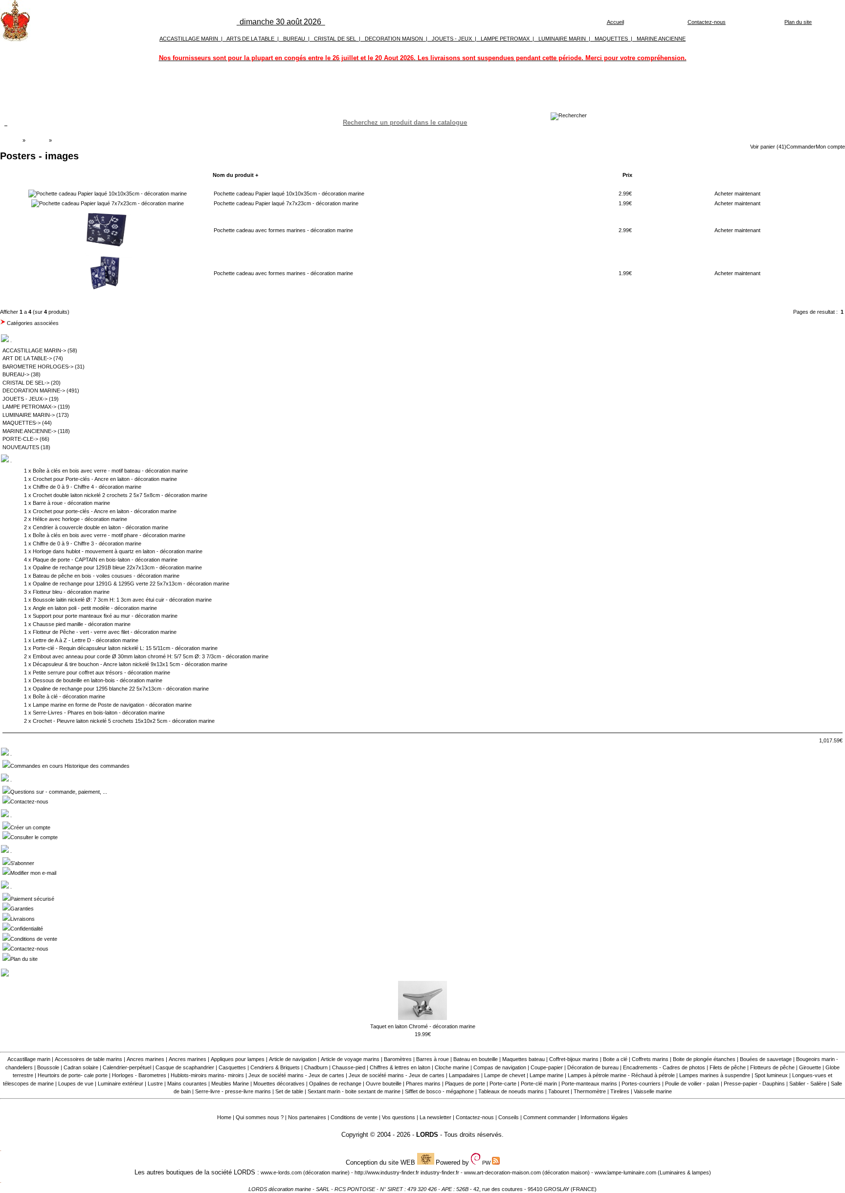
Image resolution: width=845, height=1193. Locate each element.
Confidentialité (26, 929)
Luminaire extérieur (120, 1083)
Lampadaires (464, 1075)
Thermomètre (590, 1091)
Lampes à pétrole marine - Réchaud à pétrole (621, 1075)
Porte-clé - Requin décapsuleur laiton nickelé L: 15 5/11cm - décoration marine (125, 648)
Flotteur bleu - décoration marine (71, 592)
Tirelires (619, 1091)
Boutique (37, 140)
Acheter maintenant (737, 193)
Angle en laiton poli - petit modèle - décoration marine (95, 608)
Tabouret (558, 1091)
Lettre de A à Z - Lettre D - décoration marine (85, 640)
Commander (801, 147)
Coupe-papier (547, 1067)
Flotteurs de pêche (772, 1067)
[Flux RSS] (569, 115)
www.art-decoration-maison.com (502, 1172)
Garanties (22, 908)
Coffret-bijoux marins (574, 1059)
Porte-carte (502, 1083)
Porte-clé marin (539, 1083)
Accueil (615, 22)
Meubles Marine (230, 1083)
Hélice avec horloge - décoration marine (80, 519)
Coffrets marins (650, 1059)
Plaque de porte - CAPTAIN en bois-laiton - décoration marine (105, 560)
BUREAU (294, 39)
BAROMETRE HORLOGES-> (37, 366)
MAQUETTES (611, 39)
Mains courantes (187, 1083)
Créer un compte (30, 827)
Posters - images (73, 140)
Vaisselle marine (653, 1091)
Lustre (155, 1083)
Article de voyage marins (350, 1059)
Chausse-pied (348, 1067)
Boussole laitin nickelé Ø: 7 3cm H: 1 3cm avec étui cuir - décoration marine (122, 600)
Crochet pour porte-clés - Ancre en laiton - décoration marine (105, 511)
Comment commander (549, 1117)
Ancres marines (145, 1059)
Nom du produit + (235, 175)
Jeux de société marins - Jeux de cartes (296, 1075)
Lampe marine (546, 1075)
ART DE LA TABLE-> (27, 358)
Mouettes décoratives (279, 1083)
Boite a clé (615, 1059)
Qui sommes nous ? (260, 1117)
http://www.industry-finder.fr (387, 1172)
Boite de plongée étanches (704, 1059)
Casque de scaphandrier (185, 1067)
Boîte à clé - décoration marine (69, 696)
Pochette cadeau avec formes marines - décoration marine (283, 230)
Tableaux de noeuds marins (511, 1091)
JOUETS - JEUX (452, 39)
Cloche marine (452, 1067)
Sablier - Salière (807, 1083)
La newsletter (435, 1117)
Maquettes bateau (523, 1059)
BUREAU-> (15, 374)
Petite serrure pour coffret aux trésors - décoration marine (101, 672)
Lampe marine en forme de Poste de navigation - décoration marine (112, 705)
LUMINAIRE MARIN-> (28, 415)
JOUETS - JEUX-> (24, 399)
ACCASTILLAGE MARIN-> (34, 350)
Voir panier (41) (768, 147)
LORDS (427, 1134)
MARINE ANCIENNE (661, 39)
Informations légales (604, 1117)
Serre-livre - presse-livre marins (233, 1091)
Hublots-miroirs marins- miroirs (207, 1075)
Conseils (508, 1117)
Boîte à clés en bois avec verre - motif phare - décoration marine (109, 535)
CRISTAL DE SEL (335, 39)
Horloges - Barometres (139, 1075)
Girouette (810, 1067)
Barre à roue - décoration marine (71, 503)
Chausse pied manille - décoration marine (82, 624)
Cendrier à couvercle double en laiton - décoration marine (100, 527)
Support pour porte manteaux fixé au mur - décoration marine (105, 616)
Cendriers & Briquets (275, 1067)
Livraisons (22, 919)
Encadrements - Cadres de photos (664, 1067)
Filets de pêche (728, 1067)
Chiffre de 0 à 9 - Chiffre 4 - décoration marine (87, 487)
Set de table (289, 1091)
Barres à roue (432, 1059)
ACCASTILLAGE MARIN (188, 39)
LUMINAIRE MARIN (562, 39)
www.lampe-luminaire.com (625, 1172)
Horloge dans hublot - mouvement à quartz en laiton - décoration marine (117, 551)
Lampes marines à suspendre (714, 1075)
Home (224, 1117)
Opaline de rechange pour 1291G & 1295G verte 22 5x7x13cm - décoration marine (131, 583)
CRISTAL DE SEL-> (25, 383)
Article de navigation (292, 1059)
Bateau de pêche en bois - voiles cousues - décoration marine (106, 576)
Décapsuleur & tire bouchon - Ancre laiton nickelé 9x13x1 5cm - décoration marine (130, 664)
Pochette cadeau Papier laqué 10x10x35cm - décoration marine (289, 193)
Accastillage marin (28, 1059)
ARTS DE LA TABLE (250, 39)
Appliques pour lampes (238, 1059)
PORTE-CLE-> (20, 439)
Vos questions (398, 1117)
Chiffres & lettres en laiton (400, 1067)
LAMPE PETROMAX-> (29, 407)
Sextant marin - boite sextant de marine (354, 1091)
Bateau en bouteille (475, 1059)
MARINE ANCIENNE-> (29, 431)
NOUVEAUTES (20, 447)
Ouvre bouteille (383, 1083)
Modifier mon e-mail (33, 873)
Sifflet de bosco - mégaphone (439, 1091)
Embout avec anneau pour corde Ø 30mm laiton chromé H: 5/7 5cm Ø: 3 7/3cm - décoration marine (150, 656)
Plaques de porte (465, 1083)
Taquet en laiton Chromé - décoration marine (422, 1026)
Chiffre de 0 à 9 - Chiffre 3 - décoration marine (87, 543)
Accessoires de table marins (88, 1059)
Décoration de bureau (593, 1067)
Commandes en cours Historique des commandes (70, 766)
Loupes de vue (75, 1083)
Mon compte (830, 147)
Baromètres (398, 1059)
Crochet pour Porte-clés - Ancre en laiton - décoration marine (105, 479)
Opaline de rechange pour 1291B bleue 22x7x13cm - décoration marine (117, 567)
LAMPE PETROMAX (505, 39)
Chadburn (316, 1067)
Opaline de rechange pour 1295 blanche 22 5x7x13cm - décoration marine (121, 689)
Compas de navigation (499, 1067)
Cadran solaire (81, 1067)
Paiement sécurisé (32, 899)
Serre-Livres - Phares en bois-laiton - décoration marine (99, 713)
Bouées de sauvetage (766, 1059)
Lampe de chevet (504, 1075)
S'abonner (22, 863)
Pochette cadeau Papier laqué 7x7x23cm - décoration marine (286, 203)
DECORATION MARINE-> (33, 390)
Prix (627, 175)
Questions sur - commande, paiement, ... (58, 792)
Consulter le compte (34, 837)
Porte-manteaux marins (589, 1083)
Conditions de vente (33, 939)
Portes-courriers (641, 1083)
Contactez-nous (707, 22)
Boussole (48, 1067)
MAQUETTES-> (21, 423)
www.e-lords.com (281, 1172)
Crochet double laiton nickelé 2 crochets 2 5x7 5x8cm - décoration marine (120, 495)
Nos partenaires (307, 1117)
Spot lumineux (771, 1075)
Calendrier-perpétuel (127, 1067)
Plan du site (798, 22)
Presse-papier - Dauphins (754, 1083)
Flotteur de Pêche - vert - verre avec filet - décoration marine (105, 632)
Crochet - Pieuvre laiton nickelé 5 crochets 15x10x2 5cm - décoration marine (124, 721)
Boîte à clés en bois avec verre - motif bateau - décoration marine (110, 471)
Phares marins (423, 1083)
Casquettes (232, 1067)
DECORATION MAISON (394, 39)
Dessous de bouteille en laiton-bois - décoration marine (97, 680)
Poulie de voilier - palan (692, 1083)
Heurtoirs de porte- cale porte (73, 1075)
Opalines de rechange (335, 1083)
